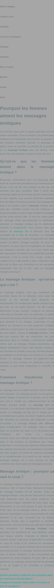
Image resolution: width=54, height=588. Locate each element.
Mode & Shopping (7, 6)
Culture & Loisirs (7, 17)
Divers (2, 97)
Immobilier (4, 27)
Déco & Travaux (7, 67)
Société (3, 87)
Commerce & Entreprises (10, 37)
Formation (4, 47)
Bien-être (3, 77)
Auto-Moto (4, 57)
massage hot (21, 231)
